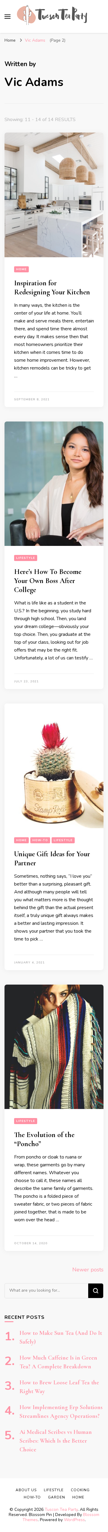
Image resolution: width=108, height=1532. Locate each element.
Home (21, 269)
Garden (56, 1497)
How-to (40, 840)
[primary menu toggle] (7, 16)
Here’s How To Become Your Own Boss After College (47, 580)
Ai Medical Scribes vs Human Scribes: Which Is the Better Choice (56, 1440)
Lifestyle (25, 558)
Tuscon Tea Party (61, 1509)
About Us (26, 1490)
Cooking (80, 1490)
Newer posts (88, 1269)
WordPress (74, 1520)
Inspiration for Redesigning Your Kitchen (52, 287)
